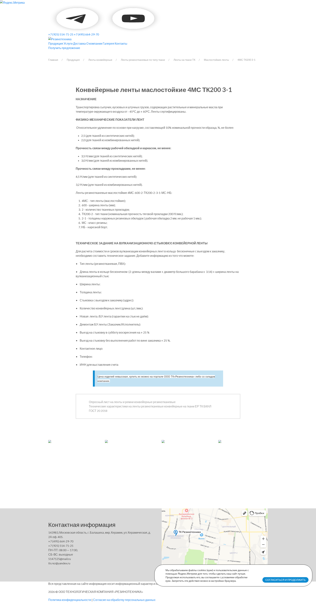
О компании (94, 43)
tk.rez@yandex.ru (59, 563)
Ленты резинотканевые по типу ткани (143, 59)
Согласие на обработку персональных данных (124, 599)
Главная (53, 59)
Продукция (55, 43)
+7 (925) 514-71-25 (60, 34)
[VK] (48, 18)
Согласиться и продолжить (285, 579)
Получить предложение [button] (64, 48)
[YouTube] (77, 18)
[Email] (105, 18)
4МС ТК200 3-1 (246, 59)
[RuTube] (133, 18)
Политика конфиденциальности (69, 599)
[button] (49, 441)
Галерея (108, 43)
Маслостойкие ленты (216, 59)
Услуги (68, 43)
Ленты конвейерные (100, 59)
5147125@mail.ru (59, 558)
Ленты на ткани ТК (184, 59)
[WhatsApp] (49, 18)
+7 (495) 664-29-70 (86, 34)
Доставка (79, 43)
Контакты (121, 43)
